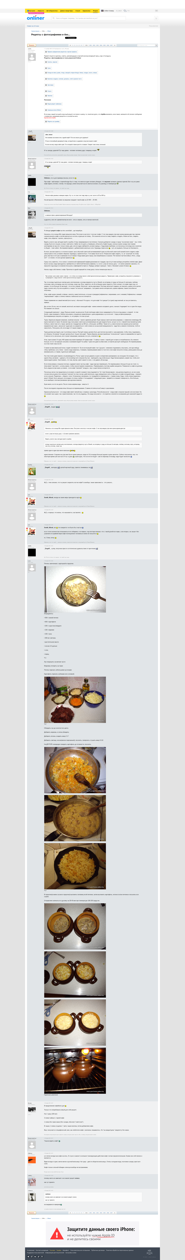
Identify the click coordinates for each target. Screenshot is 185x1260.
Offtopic (49, 31)
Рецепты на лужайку (53, 121)
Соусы (49, 91)
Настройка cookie (71, 1253)
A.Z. (29, 419)
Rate (29, 208)
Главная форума (35, 31)
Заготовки (50, 85)
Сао (29, 191)
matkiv (29, 48)
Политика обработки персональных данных (120, 1250)
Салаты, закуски (52, 62)
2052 (94, 45)
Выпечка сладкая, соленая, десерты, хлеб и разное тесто (65, 79)
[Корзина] (156, 18)
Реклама (52, 1250)
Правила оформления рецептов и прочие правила (62, 51)
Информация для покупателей (54, 1253)
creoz (29, 560)
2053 (97, 45)
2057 (111, 45)
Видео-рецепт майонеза (54, 104)
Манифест (66, 1250)
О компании (30, 1250)
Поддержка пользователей (35, 1253)
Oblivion (30, 1153)
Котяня (30, 1103)
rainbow (30, 1175)
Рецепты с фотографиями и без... (50, 34)
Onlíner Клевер (109, 11)
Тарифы (58, 1250)
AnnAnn (30, 464)
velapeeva (30, 1190)
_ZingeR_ (30, 131)
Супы (49, 68)
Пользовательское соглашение (80, 1250)
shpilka (62, 48)
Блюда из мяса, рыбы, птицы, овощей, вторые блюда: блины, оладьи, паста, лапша (72, 72)
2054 (101, 45)
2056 (108, 45)
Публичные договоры (98, 1250)
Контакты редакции (42, 1250)
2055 (104, 45)
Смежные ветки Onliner (54, 110)
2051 (90, 45)
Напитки (50, 95)
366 (86, 45)
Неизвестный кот (32, 158)
